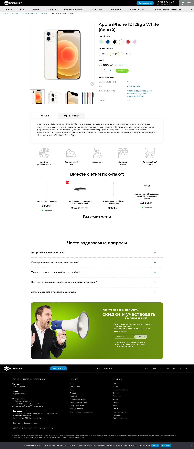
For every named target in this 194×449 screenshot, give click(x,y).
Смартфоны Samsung (78, 402)
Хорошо (155, 445)
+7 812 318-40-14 (165, 2)
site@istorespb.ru (19, 394)
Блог (115, 406)
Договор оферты (120, 418)
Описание (44, 116)
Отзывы (116, 409)
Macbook (73, 396)
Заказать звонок (145, 3)
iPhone (9, 9)
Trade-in (116, 393)
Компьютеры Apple (73, 9)
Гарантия (117, 396)
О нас (115, 387)
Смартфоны (96, 9)
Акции (115, 399)
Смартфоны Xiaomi (77, 406)
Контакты (117, 415)
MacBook (52, 9)
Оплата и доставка (120, 390)
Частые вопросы (120, 412)
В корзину (122, 71)
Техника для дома (137, 9)
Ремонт (116, 402)
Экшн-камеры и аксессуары (167, 9)
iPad (22, 9)
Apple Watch (75, 387)
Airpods (36, 9)
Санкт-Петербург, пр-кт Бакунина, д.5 (165, 4)
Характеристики (71, 116)
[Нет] (191, 446)
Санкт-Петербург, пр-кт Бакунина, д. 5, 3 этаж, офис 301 (34, 413)
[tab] (44, 116)
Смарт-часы (115, 9)
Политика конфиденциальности (25, 423)
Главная (116, 384)
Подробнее (166, 445)
